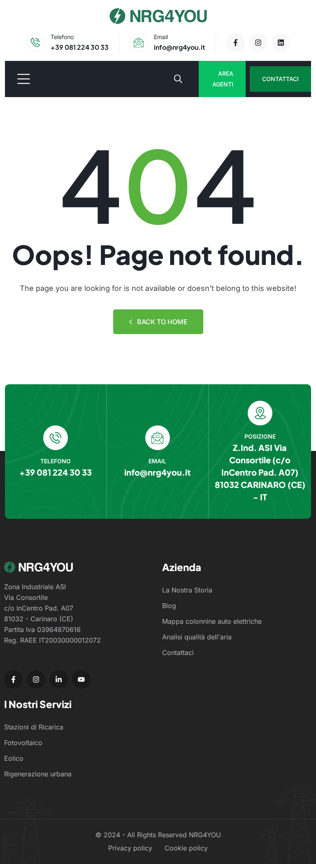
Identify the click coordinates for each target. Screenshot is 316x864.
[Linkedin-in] (58, 679)
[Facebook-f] (235, 42)
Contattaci (280, 78)
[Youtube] (81, 679)
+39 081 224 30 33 (80, 47)
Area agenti (222, 79)
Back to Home (162, 322)
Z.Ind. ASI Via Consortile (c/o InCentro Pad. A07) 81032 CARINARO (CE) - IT (260, 472)
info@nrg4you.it (179, 47)
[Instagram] (258, 42)
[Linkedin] (281, 42)
